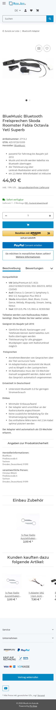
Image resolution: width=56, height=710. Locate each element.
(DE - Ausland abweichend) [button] (36, 203)
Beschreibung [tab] (11, 268)
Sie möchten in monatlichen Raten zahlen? (28, 255)
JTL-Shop (33, 706)
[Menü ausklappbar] (4, 2)
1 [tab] (26, 100)
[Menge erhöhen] (50, 215)
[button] (25, 10)
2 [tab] (29, 100)
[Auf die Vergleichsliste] (38, 48)
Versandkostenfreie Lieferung (33, 187)
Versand (41, 695)
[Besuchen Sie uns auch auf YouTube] (5, 688)
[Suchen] (50, 18)
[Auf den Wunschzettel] (47, 48)
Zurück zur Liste (12, 31)
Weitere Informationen (28, 256)
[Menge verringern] (6, 215)
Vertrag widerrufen (28, 677)
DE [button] (16, 10)
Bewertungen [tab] (34, 268)
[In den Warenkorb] (4, 40)
